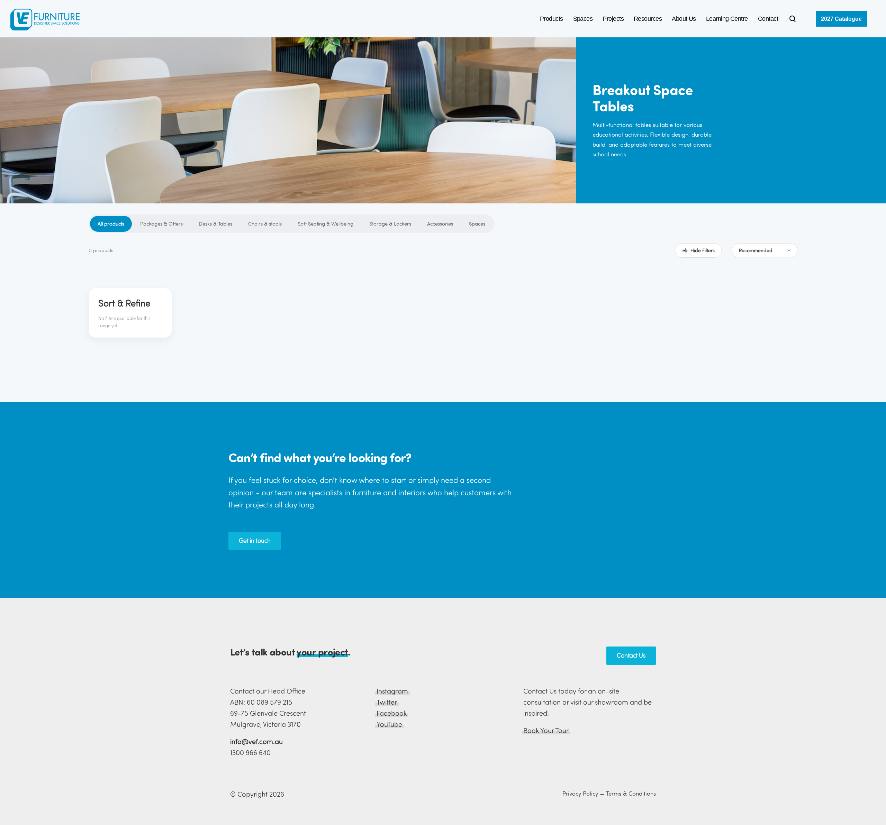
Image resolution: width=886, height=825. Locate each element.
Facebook (392, 713)
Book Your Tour (546, 730)
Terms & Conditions (631, 793)
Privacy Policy (580, 793)
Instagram (392, 691)
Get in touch (255, 540)
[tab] (111, 224)
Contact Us (631, 655)
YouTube (389, 724)
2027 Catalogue (841, 19)
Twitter (387, 702)
